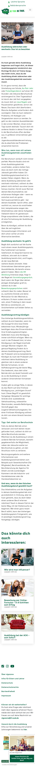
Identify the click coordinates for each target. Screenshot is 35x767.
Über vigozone (7, 674)
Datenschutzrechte (10, 687)
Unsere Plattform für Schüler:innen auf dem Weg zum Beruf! (21, 758)
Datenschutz (7, 683)
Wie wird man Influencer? (17, 570)
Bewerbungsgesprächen (12, 288)
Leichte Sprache (18, 2)
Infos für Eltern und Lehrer (12, 679)
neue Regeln (22, 102)
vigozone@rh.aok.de (10, 718)
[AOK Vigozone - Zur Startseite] (13, 11)
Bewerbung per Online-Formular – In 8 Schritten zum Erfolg (16, 602)
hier (25, 730)
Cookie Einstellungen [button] (9, 765)
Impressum (6, 696)
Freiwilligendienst (13, 91)
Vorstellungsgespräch (22, 278)
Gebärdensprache (18, 6)
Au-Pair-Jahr (27, 88)
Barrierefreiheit (8, 691)
